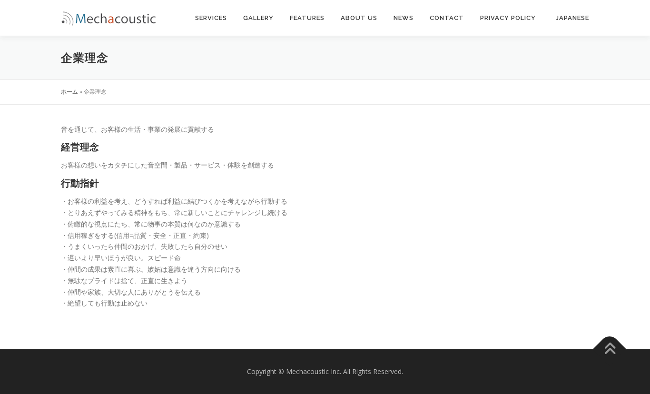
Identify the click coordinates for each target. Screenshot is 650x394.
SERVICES (211, 17)
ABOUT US (359, 17)
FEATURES (307, 17)
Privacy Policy (509, 17)
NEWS (404, 17)
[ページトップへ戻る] (610, 349)
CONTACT (447, 17)
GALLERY (258, 17)
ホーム (69, 92)
